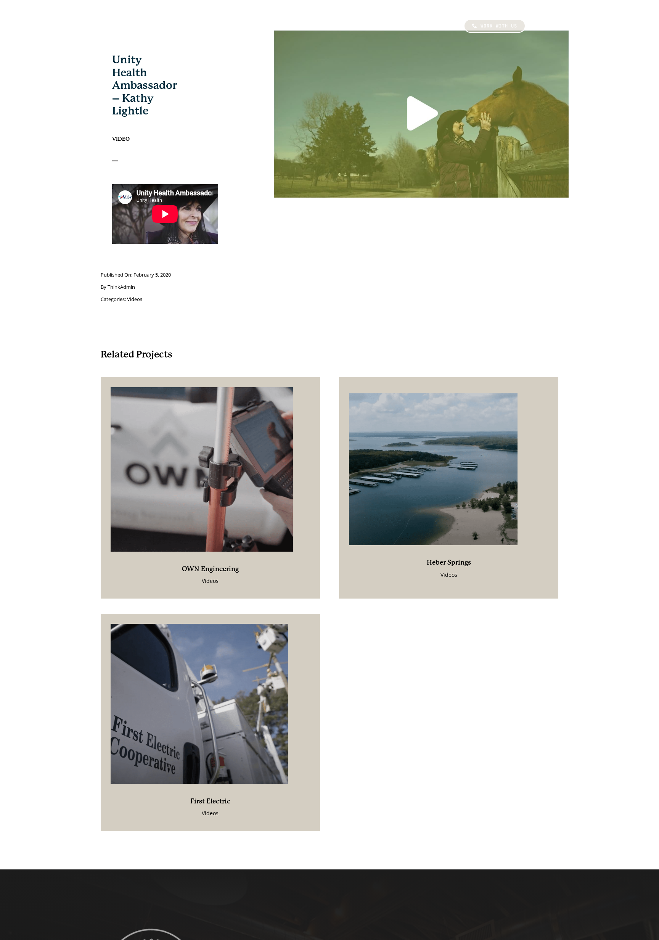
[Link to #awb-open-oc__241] (540, 26)
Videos (134, 299)
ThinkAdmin (121, 286)
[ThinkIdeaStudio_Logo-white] (146, 15)
